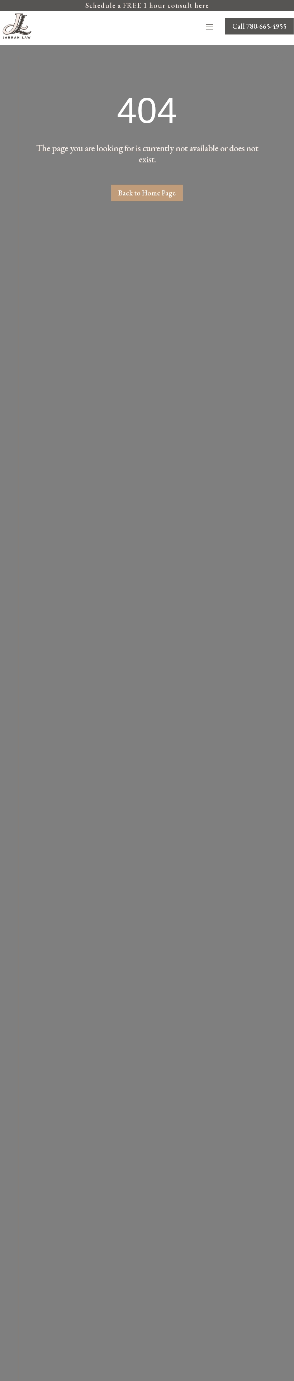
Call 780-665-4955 (259, 26)
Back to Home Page (147, 193)
